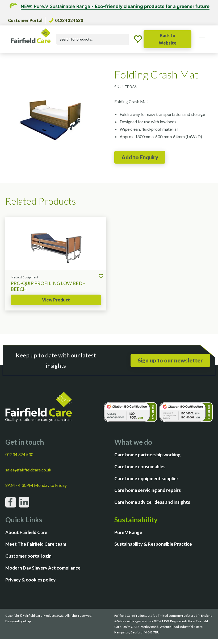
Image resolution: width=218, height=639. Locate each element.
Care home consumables (139, 466)
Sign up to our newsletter (170, 360)
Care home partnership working (147, 454)
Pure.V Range (128, 532)
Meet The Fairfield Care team (35, 544)
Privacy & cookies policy (30, 580)
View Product (56, 299)
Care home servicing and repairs (147, 490)
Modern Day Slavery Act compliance (43, 568)
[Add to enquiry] (139, 157)
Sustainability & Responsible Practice (153, 544)
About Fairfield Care (26, 532)
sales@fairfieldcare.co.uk (28, 469)
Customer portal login (28, 556)
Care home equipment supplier (146, 478)
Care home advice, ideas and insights (152, 502)
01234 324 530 (69, 20)
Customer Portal (25, 20)
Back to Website (168, 39)
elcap (27, 621)
